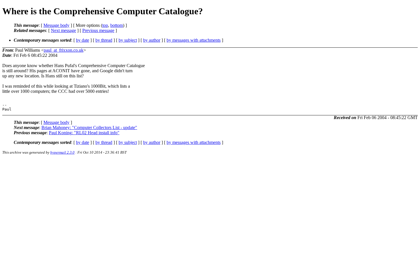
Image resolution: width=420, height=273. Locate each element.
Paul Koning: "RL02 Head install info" (84, 132)
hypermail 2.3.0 (62, 152)
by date (82, 40)
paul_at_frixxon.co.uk (63, 50)
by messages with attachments (194, 40)
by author (151, 40)
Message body (56, 25)
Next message (63, 30)
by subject (128, 40)
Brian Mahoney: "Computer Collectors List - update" (89, 127)
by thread (103, 40)
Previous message (98, 30)
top (105, 25)
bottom (116, 25)
